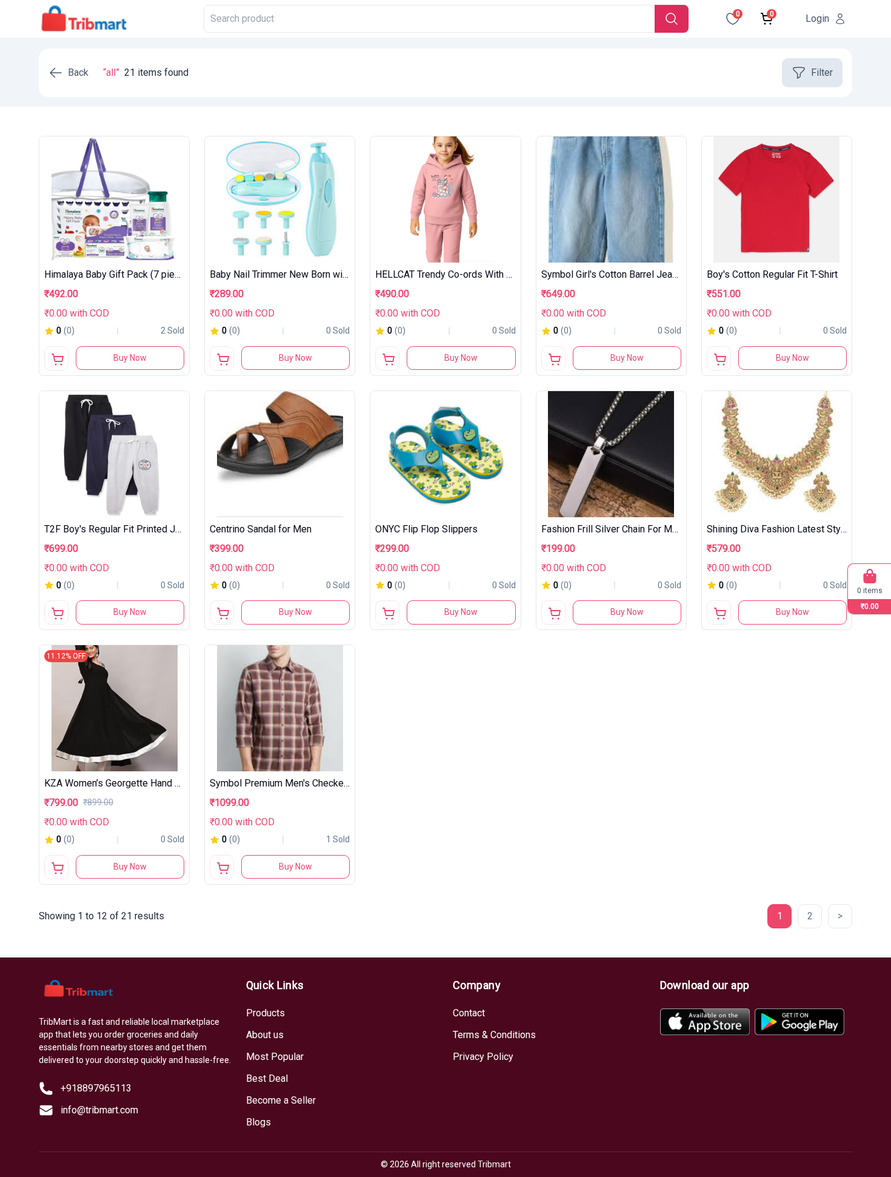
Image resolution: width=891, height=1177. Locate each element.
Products (265, 1013)
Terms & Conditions (494, 1035)
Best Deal (267, 1078)
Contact (469, 1013)
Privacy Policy (483, 1056)
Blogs (258, 1122)
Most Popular (275, 1056)
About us (265, 1035)
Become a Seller (281, 1100)
